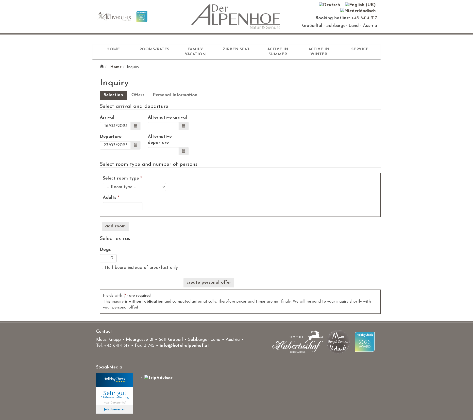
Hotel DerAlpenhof (114, 402)
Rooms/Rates (154, 49)
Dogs (105, 250)
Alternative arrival (167, 117)
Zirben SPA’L (236, 49)
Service (360, 49)
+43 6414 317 (364, 18)
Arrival (107, 117)
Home (113, 49)
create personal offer (208, 282)
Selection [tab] (113, 95)
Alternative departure (160, 140)
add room (115, 226)
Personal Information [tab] (175, 95)
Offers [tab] (137, 95)
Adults (111, 198)
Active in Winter (318, 51)
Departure (110, 137)
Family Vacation (195, 51)
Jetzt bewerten (114, 409)
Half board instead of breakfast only (141, 268)
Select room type (122, 178)
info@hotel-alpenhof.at (184, 346)
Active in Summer (277, 51)
